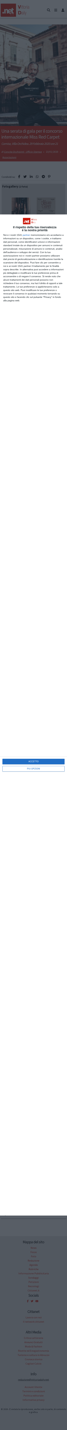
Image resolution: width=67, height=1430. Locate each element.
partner (26, 235)
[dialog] (33, 714)
